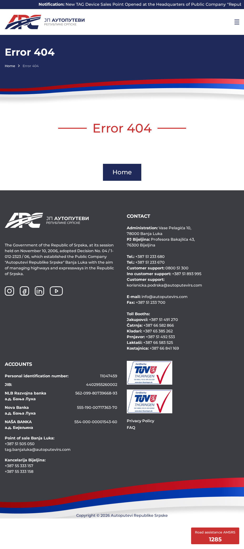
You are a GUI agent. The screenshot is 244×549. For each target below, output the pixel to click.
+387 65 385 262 (150, 331)
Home (10, 66)
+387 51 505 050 (20, 444)
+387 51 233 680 (146, 256)
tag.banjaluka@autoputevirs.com (38, 449)
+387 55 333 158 (19, 471)
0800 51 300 (157, 268)
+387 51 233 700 (146, 302)
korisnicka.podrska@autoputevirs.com (164, 282)
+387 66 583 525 (150, 342)
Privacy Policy (140, 421)
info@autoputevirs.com (157, 296)
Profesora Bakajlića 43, (161, 242)
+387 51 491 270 (152, 319)
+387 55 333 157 (19, 466)
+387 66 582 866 (150, 325)
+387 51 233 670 (146, 262)
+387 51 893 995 (164, 274)
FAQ (131, 427)
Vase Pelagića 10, (159, 231)
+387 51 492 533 (151, 337)
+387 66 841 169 (153, 348)
